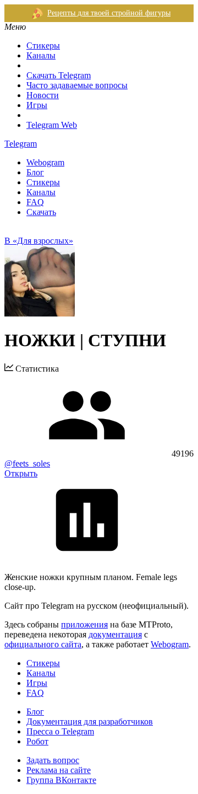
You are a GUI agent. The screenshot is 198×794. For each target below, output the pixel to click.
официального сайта (42, 644)
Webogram (45, 162)
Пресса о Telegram (60, 731)
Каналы (41, 55)
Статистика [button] (36, 368)
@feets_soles (27, 463)
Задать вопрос (52, 760)
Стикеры (43, 45)
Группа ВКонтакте (61, 780)
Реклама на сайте (58, 770)
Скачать (41, 212)
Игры (36, 105)
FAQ (35, 202)
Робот (37, 741)
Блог (35, 172)
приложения (84, 624)
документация (115, 634)
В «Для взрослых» (38, 240)
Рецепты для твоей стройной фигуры (108, 13)
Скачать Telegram (58, 75)
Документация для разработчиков (89, 721)
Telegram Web (51, 125)
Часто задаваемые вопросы (77, 85)
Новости (42, 95)
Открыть (20, 473)
